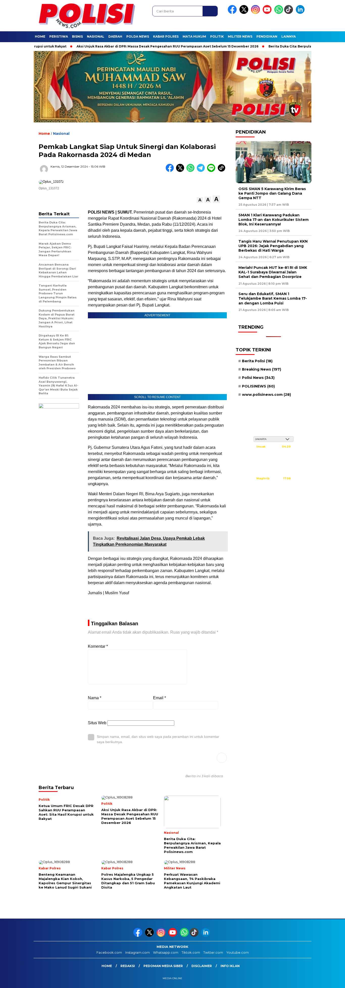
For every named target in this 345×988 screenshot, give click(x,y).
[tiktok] (289, 13)
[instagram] (256, 13)
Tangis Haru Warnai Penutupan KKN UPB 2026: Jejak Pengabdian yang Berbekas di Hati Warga (273, 246)
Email (159, 698)
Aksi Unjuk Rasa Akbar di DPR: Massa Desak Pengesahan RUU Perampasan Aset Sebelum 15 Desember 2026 (148, 46)
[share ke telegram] (202, 171)
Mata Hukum (194, 36)
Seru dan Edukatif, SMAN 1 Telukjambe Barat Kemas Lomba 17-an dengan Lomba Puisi (272, 298)
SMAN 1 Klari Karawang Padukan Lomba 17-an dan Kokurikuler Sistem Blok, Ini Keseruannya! (273, 219)
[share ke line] (212, 171)
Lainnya (288, 36)
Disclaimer (201, 966)
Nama (94, 698)
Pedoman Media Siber (163, 966)
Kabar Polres (166, 36)
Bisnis (77, 36)
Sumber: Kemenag (273, 502)
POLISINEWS (258, 386)
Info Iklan (230, 966)
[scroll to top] (330, 980)
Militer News (240, 36)
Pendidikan (266, 36)
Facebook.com (109, 952)
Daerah (115, 36)
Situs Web (97, 723)
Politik (217, 36)
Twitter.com (213, 952)
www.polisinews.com (266, 394)
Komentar (98, 646)
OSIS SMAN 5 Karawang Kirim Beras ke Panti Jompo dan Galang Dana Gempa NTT (272, 193)
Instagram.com (137, 952)
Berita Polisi (257, 361)
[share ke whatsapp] (191, 171)
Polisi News (258, 377)
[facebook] (233, 13)
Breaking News (261, 369)
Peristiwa (58, 36)
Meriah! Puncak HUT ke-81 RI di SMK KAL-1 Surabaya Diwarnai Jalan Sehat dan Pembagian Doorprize (272, 272)
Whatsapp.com (165, 952)
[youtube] (268, 13)
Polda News (137, 36)
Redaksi (127, 966)
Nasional (95, 36)
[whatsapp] (278, 13)
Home (40, 36)
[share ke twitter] (181, 171)
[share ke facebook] (171, 171)
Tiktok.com (191, 952)
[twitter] (244, 13)
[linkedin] (301, 13)
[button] (200, 200)
